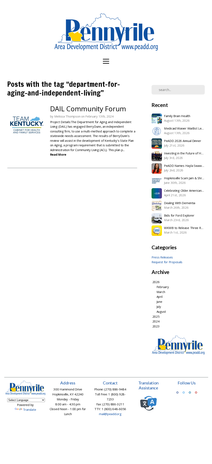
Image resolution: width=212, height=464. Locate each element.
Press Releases (162, 257)
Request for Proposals (167, 262)
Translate (29, 409)
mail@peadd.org (110, 414)
